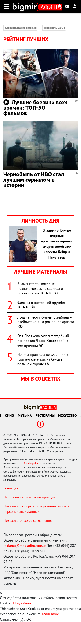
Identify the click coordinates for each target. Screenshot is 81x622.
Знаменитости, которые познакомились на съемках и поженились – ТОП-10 (40, 288)
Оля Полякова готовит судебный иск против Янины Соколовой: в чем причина (43, 341)
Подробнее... (23, 603)
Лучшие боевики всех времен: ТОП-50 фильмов (35, 107)
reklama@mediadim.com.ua (25, 545)
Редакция (10, 488)
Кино (9, 415)
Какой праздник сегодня (21, 28)
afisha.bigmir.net (31, 463)
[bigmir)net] (26, 6)
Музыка (25, 415)
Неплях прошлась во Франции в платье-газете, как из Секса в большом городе (42, 359)
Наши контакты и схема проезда (29, 497)
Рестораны (45, 415)
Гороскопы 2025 (54, 28)
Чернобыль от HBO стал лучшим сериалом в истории (33, 179)
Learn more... (51, 614)
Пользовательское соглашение (27, 520)
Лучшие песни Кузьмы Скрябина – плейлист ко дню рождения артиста (45, 319)
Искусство (67, 415)
